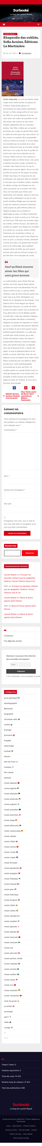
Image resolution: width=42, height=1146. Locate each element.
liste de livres (10, 762)
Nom (6, 476)
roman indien (10, 905)
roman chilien (10, 841)
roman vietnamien (12, 995)
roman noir (8, 948)
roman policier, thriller (13, 958)
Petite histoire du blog (21, 1138)
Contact (34, 1130)
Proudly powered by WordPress (13, 1119)
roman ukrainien (11, 990)
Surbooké (21, 10)
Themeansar (21, 1121)
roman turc (9, 985)
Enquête (7, 740)
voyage (7, 1027)
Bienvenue (8, 708)
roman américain (11, 799)
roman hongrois (11, 900)
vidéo (6, 1022)
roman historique (11, 894)
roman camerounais (12, 831)
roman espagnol (11, 873)
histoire (7, 756)
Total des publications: (11, 1088)
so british (8, 1006)
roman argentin (10, 804)
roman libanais (10, 932)
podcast (7, 778)
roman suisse (10, 980)
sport (6, 1017)
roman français (9, 34)
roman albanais (10, 783)
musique (8, 767)
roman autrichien (11, 815)
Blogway (34, 1119)
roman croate (10, 852)
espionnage (9, 746)
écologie (7, 730)
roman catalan (10, 836)
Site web (7, 504)
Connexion (8, 636)
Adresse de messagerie (14, 490)
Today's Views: (8, 1064)
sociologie (8, 1011)
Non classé (8, 772)
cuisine (7, 724)
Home (8, 1126)
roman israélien (10, 921)
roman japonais (11, 926)
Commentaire (10, 430)
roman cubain (10, 857)
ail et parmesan (11, 698)
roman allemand (11, 793)
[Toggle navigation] (38, 24)
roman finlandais (11, 879)
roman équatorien (12, 868)
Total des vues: (8, 1076)
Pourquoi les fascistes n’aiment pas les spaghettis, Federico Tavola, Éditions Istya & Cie (19, 578)
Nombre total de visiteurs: (13, 1082)
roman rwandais (11, 964)
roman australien (11, 809)
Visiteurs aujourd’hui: (11, 1070)
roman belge (9, 820)
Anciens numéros (29, 1126)
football (7, 751)
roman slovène (10, 969)
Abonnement (17, 1126)
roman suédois (10, 974)
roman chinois (10, 847)
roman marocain (11, 937)
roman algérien (10, 788)
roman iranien (10, 910)
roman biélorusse (11, 825)
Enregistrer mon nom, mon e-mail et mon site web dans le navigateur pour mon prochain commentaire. (20, 524)
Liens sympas (27, 1134)
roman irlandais (11, 916)
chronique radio (11, 719)
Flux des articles (13, 641)
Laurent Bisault (10, 575)
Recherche (10, 546)
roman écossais (10, 863)
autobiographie (10, 703)
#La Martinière (26, 53)
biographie (8, 714)
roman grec (9, 889)
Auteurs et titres (11, 1130)
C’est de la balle (24, 1130)
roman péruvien (11, 953)
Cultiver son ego (15, 1134)
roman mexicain (11, 942)
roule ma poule (10, 1001)
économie (8, 735)
